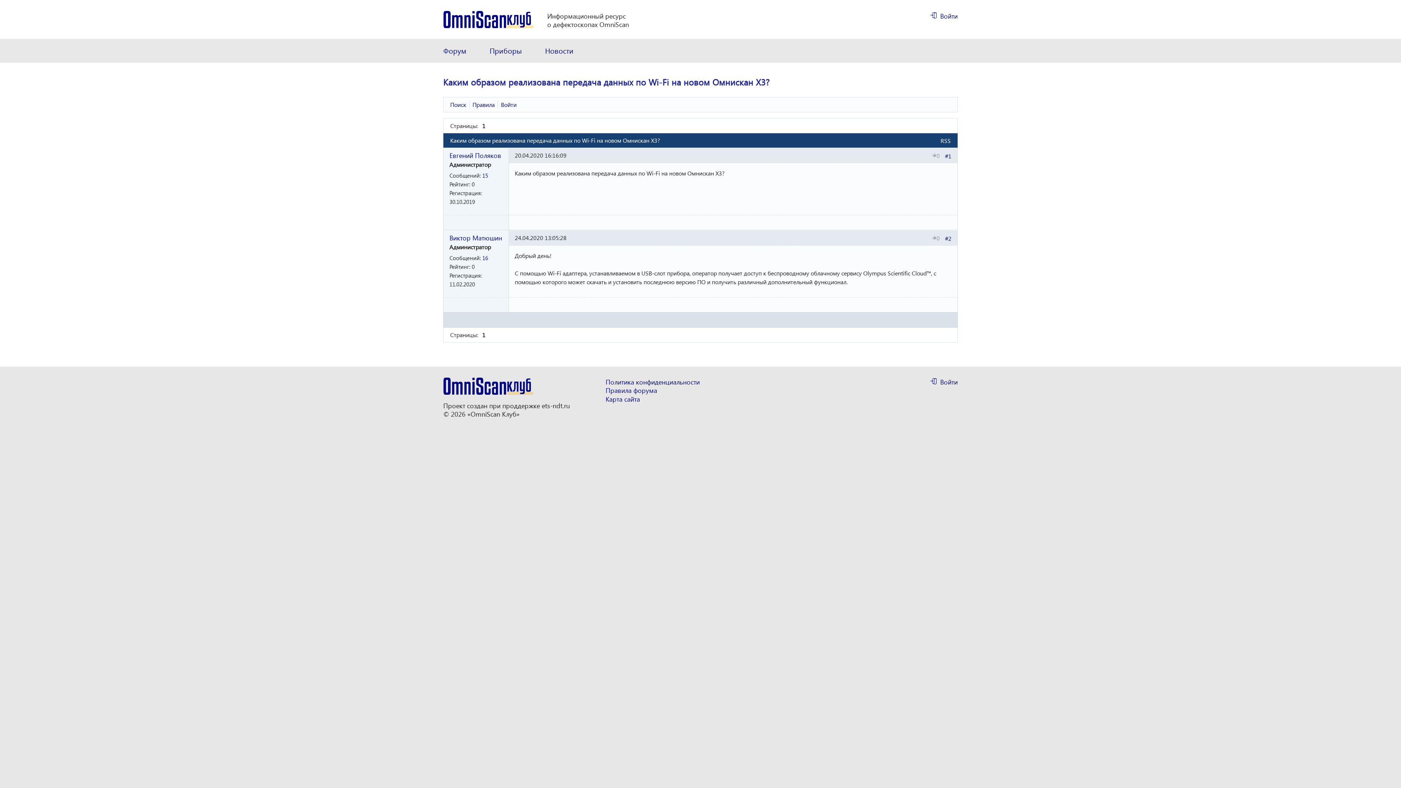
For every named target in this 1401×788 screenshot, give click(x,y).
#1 (948, 156)
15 (485, 175)
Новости (559, 50)
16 (485, 258)
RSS (946, 140)
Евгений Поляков (475, 155)
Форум (454, 50)
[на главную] (488, 19)
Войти (949, 16)
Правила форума (631, 390)
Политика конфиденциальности (653, 382)
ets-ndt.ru (556, 405)
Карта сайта (623, 399)
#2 (948, 238)
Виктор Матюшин (475, 237)
